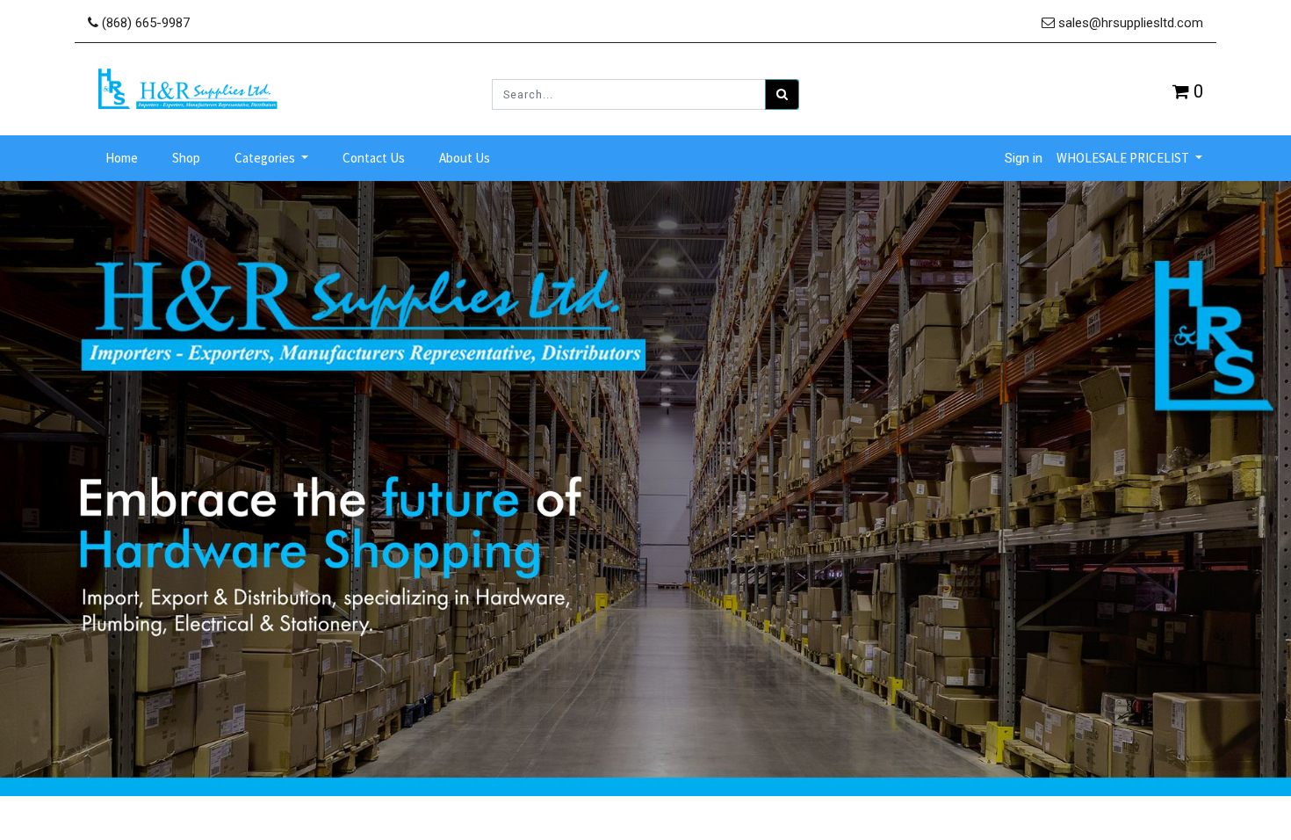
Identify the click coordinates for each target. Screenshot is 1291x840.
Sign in (1023, 158)
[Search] (782, 94)
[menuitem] (122, 158)
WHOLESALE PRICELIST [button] (1124, 157)
